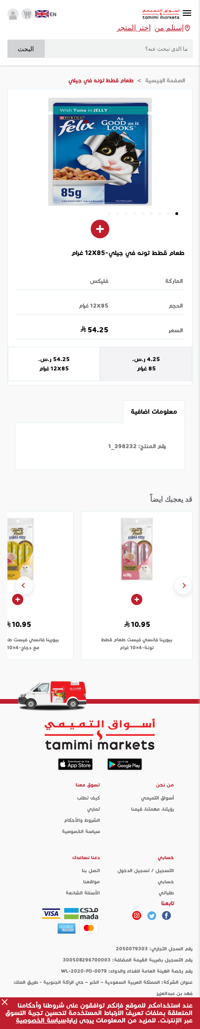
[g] (166, 915)
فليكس (99, 280)
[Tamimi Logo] (161, 14)
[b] (151, 915)
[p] (136, 915)
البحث (26, 49)
